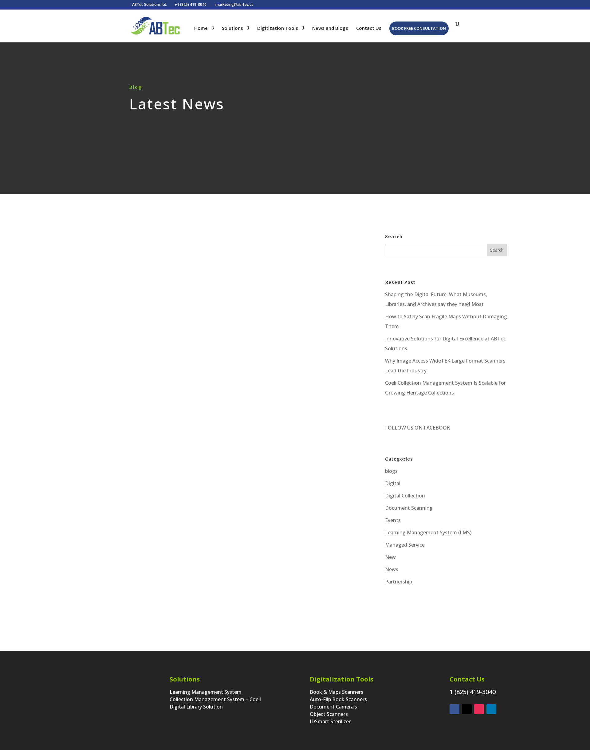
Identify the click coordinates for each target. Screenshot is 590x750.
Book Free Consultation (419, 28)
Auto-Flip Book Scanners (338, 699)
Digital (232, 385)
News (391, 569)
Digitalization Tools (341, 679)
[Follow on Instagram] (479, 709)
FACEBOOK (436, 427)
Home (201, 28)
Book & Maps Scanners (336, 692)
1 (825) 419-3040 (473, 692)
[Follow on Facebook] (454, 709)
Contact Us (368, 28)
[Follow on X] (467, 709)
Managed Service (405, 544)
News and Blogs (330, 28)
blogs (391, 471)
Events (393, 520)
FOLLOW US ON (404, 427)
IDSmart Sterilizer (330, 721)
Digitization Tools (277, 28)
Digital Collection (405, 495)
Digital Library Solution (196, 706)
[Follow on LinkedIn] (491, 709)
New (390, 557)
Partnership (398, 581)
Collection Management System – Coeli (215, 699)
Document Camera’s (333, 706)
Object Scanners (329, 714)
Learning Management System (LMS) (428, 532)
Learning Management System (206, 692)
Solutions (232, 28)
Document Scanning (409, 508)
